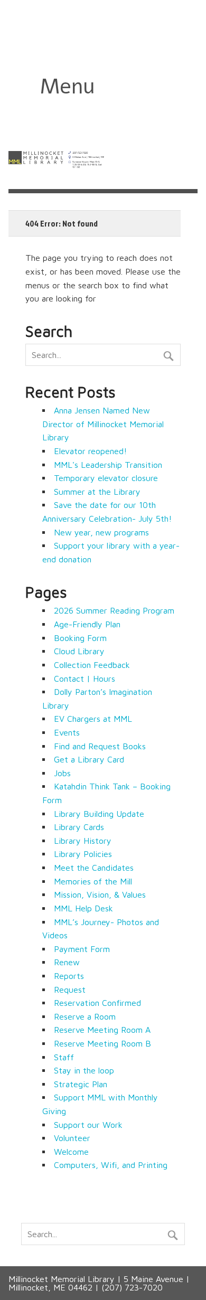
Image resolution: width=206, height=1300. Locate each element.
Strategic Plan (80, 1084)
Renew (67, 962)
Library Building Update (99, 813)
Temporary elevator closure (106, 478)
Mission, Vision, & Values (100, 894)
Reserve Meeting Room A (102, 1029)
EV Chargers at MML (93, 718)
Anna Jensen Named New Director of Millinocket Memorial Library (103, 424)
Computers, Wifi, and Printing (110, 1165)
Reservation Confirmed (97, 1002)
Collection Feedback (92, 665)
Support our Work (88, 1124)
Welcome (71, 1151)
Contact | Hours (84, 678)
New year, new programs (101, 532)
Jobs (62, 773)
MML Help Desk (83, 908)
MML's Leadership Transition (108, 464)
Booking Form (80, 638)
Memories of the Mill (93, 881)
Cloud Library (79, 651)
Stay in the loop (84, 1070)
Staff (64, 1057)
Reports (69, 976)
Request (70, 989)
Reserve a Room (85, 1016)
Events (67, 732)
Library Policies (83, 854)
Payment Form (82, 949)
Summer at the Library (97, 491)
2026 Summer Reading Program (114, 610)
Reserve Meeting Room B (102, 1043)
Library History (82, 840)
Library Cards (79, 827)
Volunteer (72, 1138)
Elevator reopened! (90, 451)
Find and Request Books (100, 746)
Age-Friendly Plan (87, 624)
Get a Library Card (89, 759)
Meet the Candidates (94, 867)
